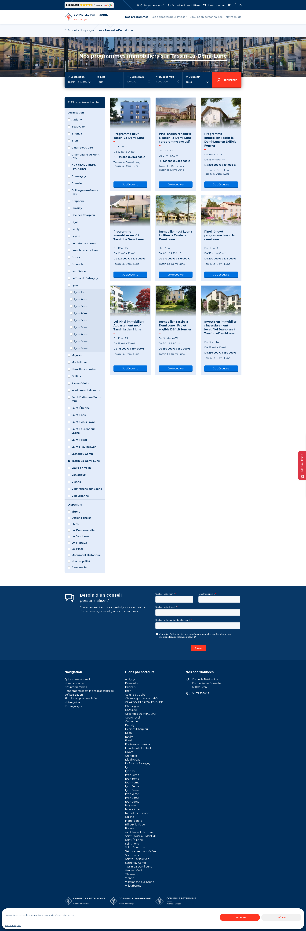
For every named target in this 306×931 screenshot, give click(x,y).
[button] (89, 5)
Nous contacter (216, 5)
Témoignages (73, 706)
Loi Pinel (77, 548)
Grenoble (78, 264)
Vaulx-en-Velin (81, 467)
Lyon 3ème (81, 306)
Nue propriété (81, 561)
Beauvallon (79, 126)
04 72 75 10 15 (200, 693)
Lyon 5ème (81, 320)
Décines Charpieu (83, 215)
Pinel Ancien (80, 567)
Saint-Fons (79, 415)
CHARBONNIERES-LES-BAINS (84, 167)
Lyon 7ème (81, 334)
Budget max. (166, 76)
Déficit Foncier (81, 517)
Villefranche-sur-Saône (87, 488)
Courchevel (132, 717)
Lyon (75, 285)
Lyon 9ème (81, 348)
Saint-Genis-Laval (83, 422)
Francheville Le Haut (85, 250)
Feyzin (76, 236)
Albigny (77, 119)
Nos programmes (91, 30)
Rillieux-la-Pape (135, 824)
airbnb (76, 511)
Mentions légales (13, 925)
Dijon (75, 222)
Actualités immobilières (185, 5)
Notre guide (72, 702)
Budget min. (137, 76)
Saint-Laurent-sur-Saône (84, 431)
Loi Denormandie (83, 530)
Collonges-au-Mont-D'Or (85, 192)
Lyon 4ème (81, 313)
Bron (75, 140)
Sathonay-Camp (82, 453)
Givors (76, 257)
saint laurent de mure (86, 390)
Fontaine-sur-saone (84, 243)
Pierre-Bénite (80, 383)
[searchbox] (153, 80)
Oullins (76, 376)
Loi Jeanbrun (80, 536)
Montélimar (79, 362)
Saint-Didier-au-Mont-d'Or (86, 399)
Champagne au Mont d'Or (85, 156)
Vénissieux (79, 474)
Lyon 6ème (81, 327)
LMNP (76, 524)
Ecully (76, 229)
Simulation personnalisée (81, 698)
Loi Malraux (79, 542)
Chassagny (79, 176)
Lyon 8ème (81, 341)
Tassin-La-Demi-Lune (86, 460)
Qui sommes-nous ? (152, 5)
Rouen (129, 828)
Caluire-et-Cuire (82, 147)
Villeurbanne (80, 495)
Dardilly (77, 208)
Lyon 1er (79, 292)
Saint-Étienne (81, 408)
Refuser (281, 917)
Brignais (77, 133)
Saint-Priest (79, 439)
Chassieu (78, 183)
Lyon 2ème (81, 299)
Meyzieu (77, 355)
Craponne (78, 201)
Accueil (72, 30)
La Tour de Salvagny (85, 278)
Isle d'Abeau (79, 271)
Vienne (76, 481)
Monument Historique (86, 555)
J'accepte (240, 917)
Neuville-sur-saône (84, 369)
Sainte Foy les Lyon (84, 446)
